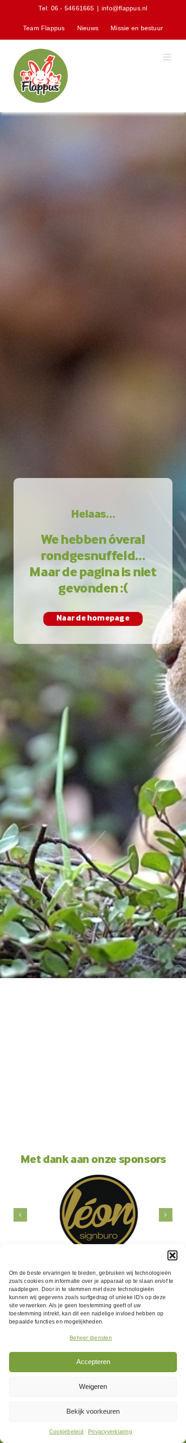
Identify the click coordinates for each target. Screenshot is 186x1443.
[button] (172, 1255)
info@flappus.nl (125, 8)
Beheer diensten (91, 1338)
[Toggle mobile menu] (167, 57)
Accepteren (93, 1361)
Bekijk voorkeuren (93, 1411)
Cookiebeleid (66, 1432)
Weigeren (93, 1386)
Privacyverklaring (110, 1432)
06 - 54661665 (72, 8)
